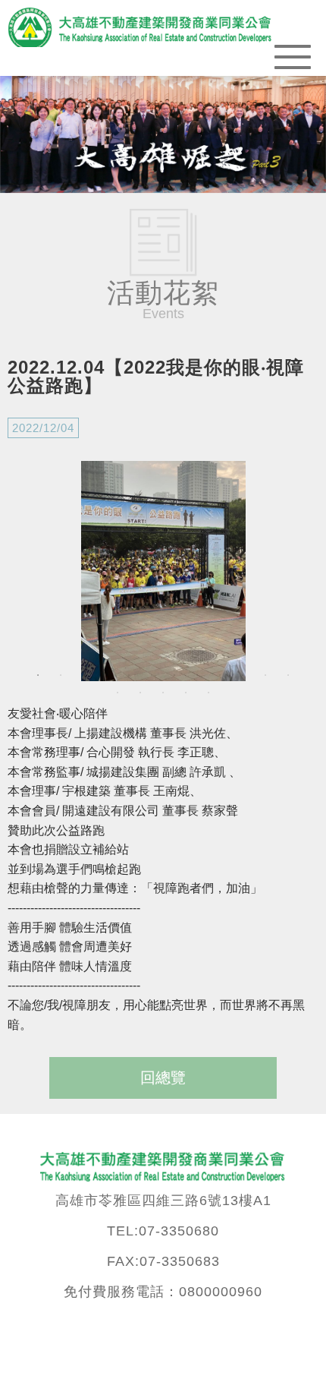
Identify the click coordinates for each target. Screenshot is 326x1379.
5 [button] (128, 675)
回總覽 (163, 1077)
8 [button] (197, 675)
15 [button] (163, 692)
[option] (163, 571)
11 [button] (265, 675)
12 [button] (288, 675)
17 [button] (208, 692)
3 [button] (83, 675)
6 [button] (151, 675)
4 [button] (106, 675)
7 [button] (174, 675)
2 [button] (60, 675)
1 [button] (37, 675)
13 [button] (117, 692)
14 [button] (140, 692)
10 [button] (242, 675)
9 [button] (219, 675)
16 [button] (185, 692)
